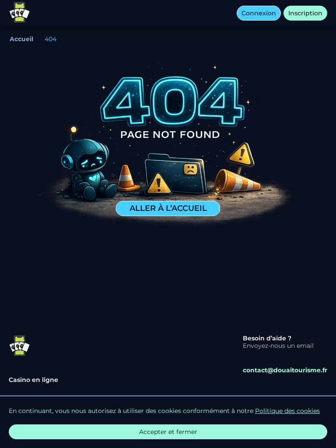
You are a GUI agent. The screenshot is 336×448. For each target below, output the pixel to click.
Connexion (259, 13)
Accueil (21, 39)
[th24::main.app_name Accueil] (20, 13)
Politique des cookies (287, 411)
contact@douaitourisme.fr (285, 370)
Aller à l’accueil (168, 208)
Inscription (305, 13)
